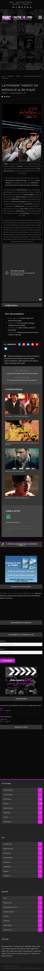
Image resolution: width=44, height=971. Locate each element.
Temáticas (3, 719)
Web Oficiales (8, 925)
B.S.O (1, 708)
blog (15, 356)
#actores (11, 596)
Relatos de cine (8, 808)
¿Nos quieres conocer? (24, 2)
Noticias (18, 76)
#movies (10, 598)
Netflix (6, 164)
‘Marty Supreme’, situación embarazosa (17, 498)
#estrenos (3, 598)
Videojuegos (7, 822)
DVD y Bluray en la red (10, 907)
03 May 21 (5, 93)
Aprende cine (8, 844)
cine (32, 356)
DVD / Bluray (7, 799)
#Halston (11, 356)
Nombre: (3, 641)
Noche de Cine (27, 361)
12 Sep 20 (7, 710)
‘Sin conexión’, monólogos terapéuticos (17, 416)
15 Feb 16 (7, 722)
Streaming (12, 363)
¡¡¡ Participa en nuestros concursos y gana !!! (21, 544)
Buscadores (7, 853)
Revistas (6, 916)
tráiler (23, 363)
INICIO (11, 2)
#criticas (20, 596)
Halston (31, 358)
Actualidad (10, 76)
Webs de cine (8, 930)
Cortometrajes (8, 795)
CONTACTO (26, 4)
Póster (6, 363)
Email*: (2, 649)
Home (3, 76)
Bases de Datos (8, 849)
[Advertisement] (22, 48)
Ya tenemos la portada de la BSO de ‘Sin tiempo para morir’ (20, 705)
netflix (20, 361)
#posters (38, 593)
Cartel (28, 356)
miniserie (7, 361)
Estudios (6, 871)
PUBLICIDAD (16, 4)
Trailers (6, 817)
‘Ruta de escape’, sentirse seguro (15, 471)
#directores (3, 596)
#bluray (37, 596)
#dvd (33, 596)
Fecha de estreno (23, 358)
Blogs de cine (8, 903)
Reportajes (7, 812)
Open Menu (40, 17)
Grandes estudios (9, 912)
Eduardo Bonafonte (15, 93)
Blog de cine (22, 356)
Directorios (7, 862)
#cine (16, 596)
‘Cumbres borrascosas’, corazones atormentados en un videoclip (22, 443)
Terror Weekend (5, 717)
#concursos (27, 596)
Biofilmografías (8, 790)
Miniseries (14, 361)
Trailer (18, 363)
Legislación (7, 876)
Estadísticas (7, 867)
